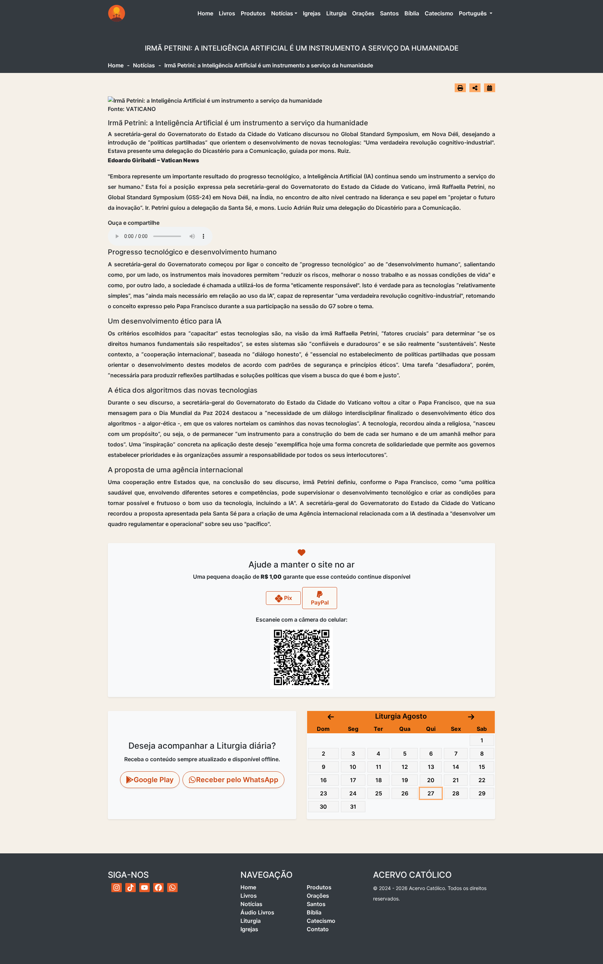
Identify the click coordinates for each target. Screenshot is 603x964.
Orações (363, 13)
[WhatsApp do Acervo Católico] (172, 887)
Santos (389, 13)
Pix (287, 597)
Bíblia (411, 13)
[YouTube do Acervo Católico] (144, 887)
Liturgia (336, 13)
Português (473, 13)
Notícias (282, 13)
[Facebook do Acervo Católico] (158, 887)
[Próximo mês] (471, 716)
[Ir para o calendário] (489, 87)
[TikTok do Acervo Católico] (130, 887)
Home (207, 13)
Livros (227, 13)
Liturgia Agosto (401, 716)
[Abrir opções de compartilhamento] (475, 87)
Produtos (253, 13)
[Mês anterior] (330, 716)
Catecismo (439, 13)
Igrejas (312, 13)
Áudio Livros (257, 912)
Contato (318, 929)
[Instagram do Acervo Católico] (116, 887)
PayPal (320, 602)
